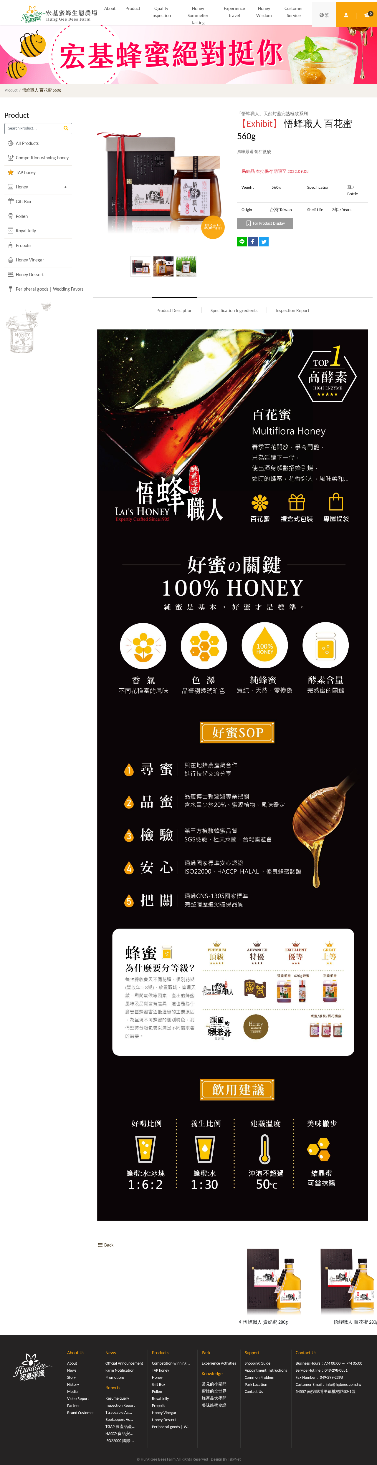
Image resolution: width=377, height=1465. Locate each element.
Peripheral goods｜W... (171, 1427)
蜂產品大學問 (214, 1398)
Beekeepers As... (119, 1420)
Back (108, 1245)
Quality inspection (161, 12)
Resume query (117, 1398)
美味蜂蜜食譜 (214, 1405)
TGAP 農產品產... (120, 1427)
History (73, 1385)
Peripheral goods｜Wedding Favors (37, 289)
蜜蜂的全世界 (214, 1391)
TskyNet (234, 1459)
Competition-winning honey (37, 158)
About (109, 8)
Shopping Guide (257, 1363)
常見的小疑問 (214, 1384)
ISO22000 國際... (119, 1441)
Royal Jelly (25, 231)
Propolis (23, 245)
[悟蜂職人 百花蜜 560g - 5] (162, 176)
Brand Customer (80, 1413)
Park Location (256, 1385)
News (71, 1370)
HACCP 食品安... (119, 1434)
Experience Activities (219, 1363)
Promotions (114, 1377)
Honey (21, 187)
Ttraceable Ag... (118, 1413)
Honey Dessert (29, 275)
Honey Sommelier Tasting (198, 15)
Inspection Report (292, 311)
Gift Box (23, 202)
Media (72, 1392)
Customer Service (294, 12)
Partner (73, 1406)
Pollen (21, 216)
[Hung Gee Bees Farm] (59, 14)
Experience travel (234, 12)
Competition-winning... (171, 1363)
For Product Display (268, 223)
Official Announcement (124, 1363)
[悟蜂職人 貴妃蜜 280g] (274, 1279)
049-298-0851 (336, 1370)
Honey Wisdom (264, 12)
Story (71, 1377)
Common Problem (259, 1377)
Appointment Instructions (266, 1370)
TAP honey (25, 172)
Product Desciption (174, 311)
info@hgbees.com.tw (343, 1385)
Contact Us (254, 1392)
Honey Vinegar (29, 260)
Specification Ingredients (234, 311)
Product (132, 8)
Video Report (78, 1399)
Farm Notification (119, 1370)
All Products (27, 143)
